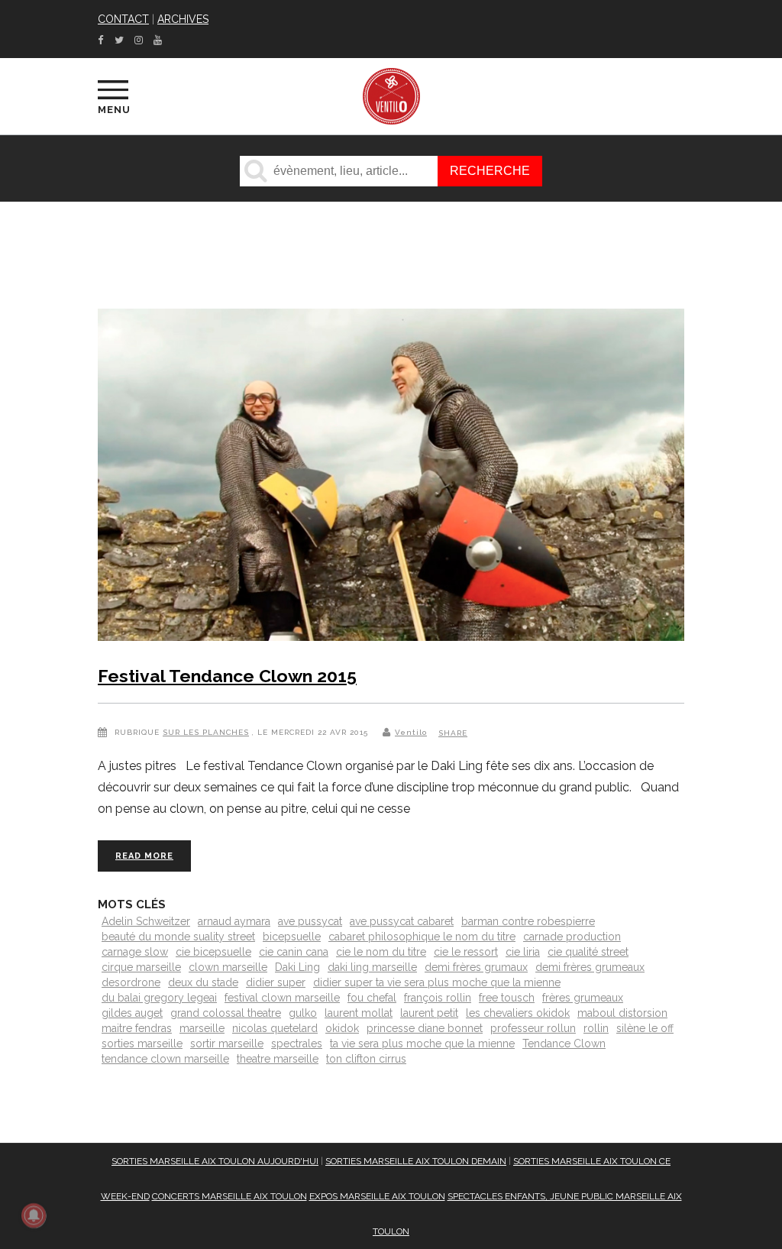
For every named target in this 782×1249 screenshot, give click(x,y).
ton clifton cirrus (366, 1059)
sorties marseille (142, 1043)
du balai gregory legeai (159, 998)
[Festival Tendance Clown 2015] (391, 478)
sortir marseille (226, 1043)
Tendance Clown (564, 1043)
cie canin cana (293, 952)
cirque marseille (141, 967)
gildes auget (132, 1013)
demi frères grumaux (476, 967)
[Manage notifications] (33, 1215)
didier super (275, 982)
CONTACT (123, 19)
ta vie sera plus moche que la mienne (422, 1043)
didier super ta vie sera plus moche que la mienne (437, 982)
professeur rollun (533, 1028)
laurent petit (429, 1013)
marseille (202, 1028)
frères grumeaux (582, 998)
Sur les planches (206, 732)
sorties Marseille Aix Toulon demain (415, 1161)
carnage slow (135, 952)
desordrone (131, 982)
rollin (596, 1028)
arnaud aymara (234, 921)
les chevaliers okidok (518, 1013)
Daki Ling (297, 967)
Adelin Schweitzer (146, 921)
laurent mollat (359, 1013)
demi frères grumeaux (590, 967)
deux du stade (203, 982)
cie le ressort (466, 952)
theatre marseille (277, 1059)
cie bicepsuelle (213, 952)
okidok (342, 1028)
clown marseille (228, 967)
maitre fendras (137, 1028)
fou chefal (371, 998)
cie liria (523, 952)
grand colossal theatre (225, 1013)
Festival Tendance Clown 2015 (227, 675)
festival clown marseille (282, 998)
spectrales (296, 1043)
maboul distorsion (622, 1013)
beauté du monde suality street (178, 936)
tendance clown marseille (165, 1059)
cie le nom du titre (381, 952)
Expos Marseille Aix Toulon (377, 1196)
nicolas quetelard (275, 1028)
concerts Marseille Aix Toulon (229, 1196)
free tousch (507, 998)
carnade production (572, 936)
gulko (303, 1013)
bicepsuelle (292, 936)
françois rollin (437, 998)
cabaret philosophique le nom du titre (421, 936)
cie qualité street (588, 952)
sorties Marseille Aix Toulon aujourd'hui (214, 1161)
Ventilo (411, 732)
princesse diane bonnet (425, 1028)
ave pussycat (310, 921)
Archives (182, 19)
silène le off (645, 1028)
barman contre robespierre (528, 921)
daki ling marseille (372, 967)
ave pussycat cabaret (402, 921)
